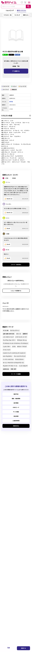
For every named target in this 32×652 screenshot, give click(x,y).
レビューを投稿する (16, 290)
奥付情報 (16, 403)
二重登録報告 (16, 420)
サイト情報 (16, 412)
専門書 (11, 101)
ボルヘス (18, 334)
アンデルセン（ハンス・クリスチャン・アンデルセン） (15, 343)
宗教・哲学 (13, 369)
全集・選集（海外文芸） (9, 334)
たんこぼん (8, 204)
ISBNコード (16, 407)
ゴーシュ (8, 182)
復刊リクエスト (21, 10)
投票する (23, 648)
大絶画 (7, 234)
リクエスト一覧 (7, 15)
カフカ (14, 346)
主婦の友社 (6, 369)
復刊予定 (16, 394)
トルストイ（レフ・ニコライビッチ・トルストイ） (14, 353)
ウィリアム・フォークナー (9, 340)
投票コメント (26, 15)
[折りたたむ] (30, 115)
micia (7, 218)
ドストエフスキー (19, 359)
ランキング (17, 15)
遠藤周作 (25, 334)
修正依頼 (16, 416)
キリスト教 (5, 330)
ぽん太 (7, 249)
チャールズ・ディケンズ (19, 356)
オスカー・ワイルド (22, 346)
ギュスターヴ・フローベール (10, 366)
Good (9, 198)
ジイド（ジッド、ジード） (21, 337)
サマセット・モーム (22, 340)
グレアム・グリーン (14, 330)
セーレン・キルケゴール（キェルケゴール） (13, 362)
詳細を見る (16, 426)
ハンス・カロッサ (23, 366)
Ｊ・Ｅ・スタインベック (8, 337)
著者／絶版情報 (16, 398)
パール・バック (6, 350)
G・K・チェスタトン (7, 356)
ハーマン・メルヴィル (8, 359)
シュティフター (7, 346)
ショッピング (10, 10)
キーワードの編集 (16, 374)
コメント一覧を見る (16, 264)
